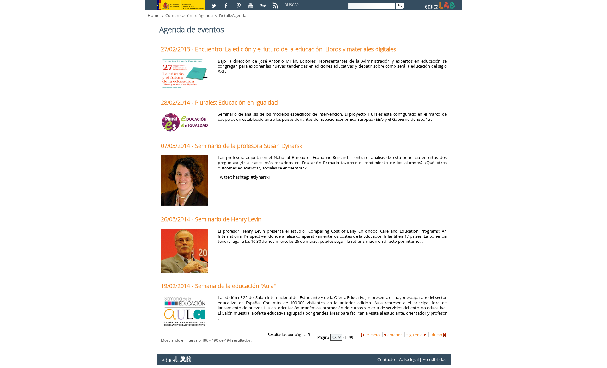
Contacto (386, 359)
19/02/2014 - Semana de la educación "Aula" (218, 286)
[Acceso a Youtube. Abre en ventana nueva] (251, 3)
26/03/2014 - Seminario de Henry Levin (211, 219)
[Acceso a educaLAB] (176, 356)
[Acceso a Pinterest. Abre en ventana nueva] (239, 3)
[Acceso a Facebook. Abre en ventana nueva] (226, 3)
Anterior (394, 334)
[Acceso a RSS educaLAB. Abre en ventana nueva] (276, 3)
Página (323, 337)
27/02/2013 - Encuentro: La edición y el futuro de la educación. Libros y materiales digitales (278, 49)
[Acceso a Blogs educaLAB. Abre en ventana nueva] (263, 3)
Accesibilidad (435, 359)
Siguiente (414, 334)
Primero (372, 334)
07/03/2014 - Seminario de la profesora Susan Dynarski (232, 146)
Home (153, 15)
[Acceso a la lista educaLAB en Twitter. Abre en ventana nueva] (214, 3)
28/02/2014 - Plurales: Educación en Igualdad (219, 102)
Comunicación (178, 15)
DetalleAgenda (232, 15)
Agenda (206, 15)
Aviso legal (409, 359)
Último (436, 334)
